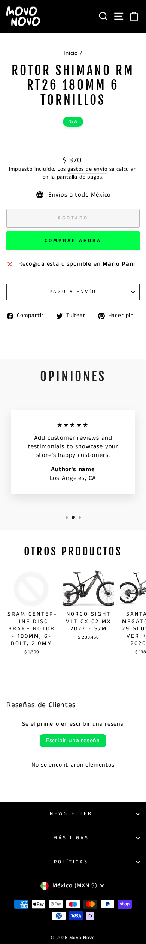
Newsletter (71, 813)
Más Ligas (71, 838)
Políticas (71, 862)
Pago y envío (73, 291)
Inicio (71, 53)
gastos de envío (87, 169)
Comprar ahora (73, 240)
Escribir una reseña (73, 740)
